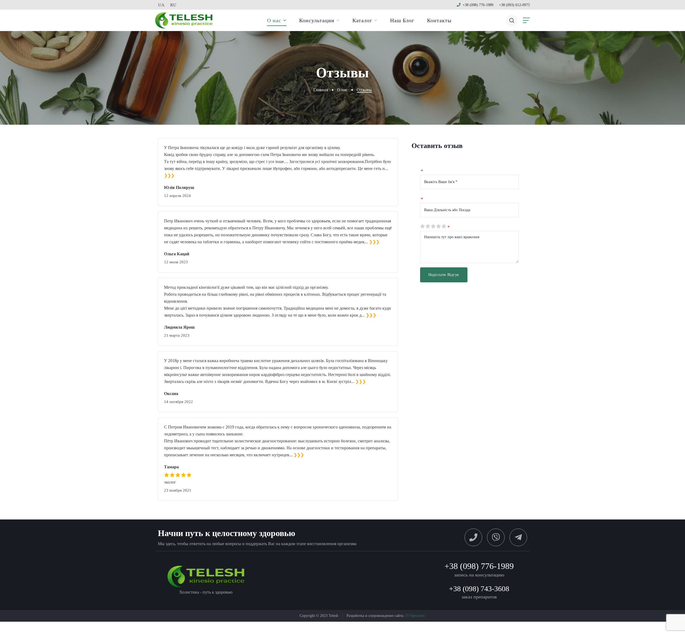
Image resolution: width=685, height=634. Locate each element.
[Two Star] (427, 226)
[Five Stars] (444, 226)
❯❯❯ (169, 175)
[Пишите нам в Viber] (496, 537)
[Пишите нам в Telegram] (518, 537)
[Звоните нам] (473, 537)
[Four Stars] (438, 226)
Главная (320, 90)
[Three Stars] (433, 226)
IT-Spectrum (415, 616)
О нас (342, 90)
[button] (511, 20)
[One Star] (422, 226)
